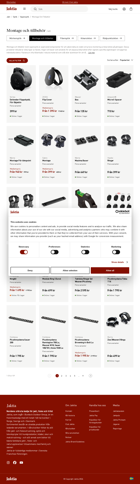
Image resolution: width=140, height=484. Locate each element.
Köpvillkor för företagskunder (95, 421)
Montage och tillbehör (42, 38)
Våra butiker (70, 428)
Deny (30, 270)
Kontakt (68, 411)
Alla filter (15, 60)
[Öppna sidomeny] (23, 9)
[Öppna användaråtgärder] (124, 9)
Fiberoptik (65, 38)
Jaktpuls (116, 415)
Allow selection (70, 270)
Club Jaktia (69, 424)
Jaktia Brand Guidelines (74, 441)
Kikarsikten (86, 38)
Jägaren (116, 424)
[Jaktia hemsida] (12, 9)
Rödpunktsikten (110, 38)
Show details (117, 262)
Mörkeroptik (15, 38)
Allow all (110, 270)
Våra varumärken (72, 433)
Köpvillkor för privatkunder (95, 428)
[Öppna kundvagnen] (131, 9)
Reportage (117, 428)
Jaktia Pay (93, 415)
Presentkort (94, 411)
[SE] (131, 478)
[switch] (55, 252)
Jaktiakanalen (118, 411)
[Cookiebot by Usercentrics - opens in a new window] (117, 212)
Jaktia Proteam (119, 419)
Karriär (68, 419)
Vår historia (70, 415)
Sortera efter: (118, 60)
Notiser (68, 437)
